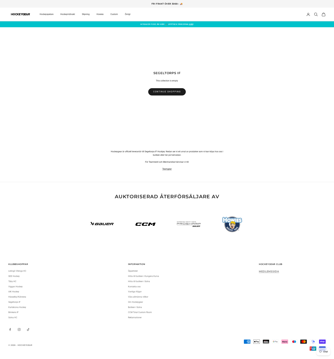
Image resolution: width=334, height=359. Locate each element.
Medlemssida (269, 271)
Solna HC (12, 317)
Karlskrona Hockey (17, 307)
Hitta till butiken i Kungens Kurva (143, 276)
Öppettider (133, 271)
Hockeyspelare (46, 14)
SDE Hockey (14, 276)
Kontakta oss (134, 286)
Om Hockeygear (135, 302)
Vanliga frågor (135, 291)
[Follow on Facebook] (10, 329)
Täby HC (12, 281)
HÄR (191, 24)
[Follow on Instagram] (19, 329)
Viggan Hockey (15, 286)
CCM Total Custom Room (140, 312)
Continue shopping (167, 91)
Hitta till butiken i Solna (139, 281)
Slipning (86, 14)
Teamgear (167, 169)
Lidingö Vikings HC (17, 271)
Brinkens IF (13, 312)
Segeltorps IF (14, 302)
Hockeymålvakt (67, 14)
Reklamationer (135, 317)
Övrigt (127, 14)
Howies (100, 14)
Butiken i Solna (135, 307)
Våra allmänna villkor (138, 297)
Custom (114, 14)
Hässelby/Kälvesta (17, 297)
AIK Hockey (13, 291)
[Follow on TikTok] (28, 329)
